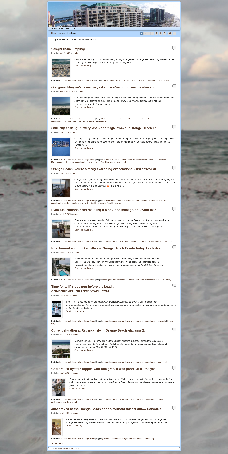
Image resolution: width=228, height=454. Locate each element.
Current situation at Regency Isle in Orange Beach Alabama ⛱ (98, 330)
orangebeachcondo (150, 80)
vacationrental (91, 121)
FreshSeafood (153, 201)
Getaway (149, 119)
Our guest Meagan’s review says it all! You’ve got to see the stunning (103, 87)
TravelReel (81, 121)
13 (170, 33)
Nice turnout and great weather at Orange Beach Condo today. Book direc (106, 248)
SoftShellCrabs (93, 203)
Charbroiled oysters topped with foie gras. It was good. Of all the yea (103, 369)
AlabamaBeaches (108, 119)
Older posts (57, 443)
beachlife (120, 119)
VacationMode (105, 203)
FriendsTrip (152, 160)
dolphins (105, 80)
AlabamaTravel (107, 160)
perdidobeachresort (58, 402)
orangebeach (137, 80)
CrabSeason (129, 201)
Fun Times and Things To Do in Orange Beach (77, 80)
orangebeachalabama (136, 280)
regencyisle (95, 162)
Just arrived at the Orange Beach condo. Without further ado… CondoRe (106, 409)
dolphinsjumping (116, 80)
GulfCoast (163, 201)
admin (75, 53)
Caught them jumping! (68, 49)
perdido (160, 399)
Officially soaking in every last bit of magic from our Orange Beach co (104, 128)
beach (104, 280)
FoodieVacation (141, 201)
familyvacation (139, 119)
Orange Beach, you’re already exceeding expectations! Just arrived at (103, 169)
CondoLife (131, 160)
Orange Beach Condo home (63, 28)
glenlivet (125, 241)
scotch (158, 241)
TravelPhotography (108, 162)
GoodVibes (162, 160)
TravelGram (71, 121)
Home (53, 33)
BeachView (128, 119)
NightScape (69, 162)
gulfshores (127, 80)
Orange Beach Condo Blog (69, 448)
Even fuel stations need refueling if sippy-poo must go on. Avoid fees (103, 210)
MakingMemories (57, 162)
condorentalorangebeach (111, 241)
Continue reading (83, 66)
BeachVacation (120, 160)
